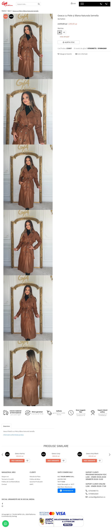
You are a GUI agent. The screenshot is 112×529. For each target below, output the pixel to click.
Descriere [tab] (6, 426)
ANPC (31, 484)
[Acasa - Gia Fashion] (7, 4)
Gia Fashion (61, 19)
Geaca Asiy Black (92, 453)
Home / (4, 11)
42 (64, 32)
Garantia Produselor (36, 482)
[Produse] (82, 4)
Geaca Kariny (20, 453)
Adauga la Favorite (65, 54)
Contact (4, 484)
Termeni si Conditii (8, 479)
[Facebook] (2, 504)
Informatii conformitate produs (13, 435)
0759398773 (93, 491)
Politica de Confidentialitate (11, 482)
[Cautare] (39, 4)
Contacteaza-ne (68, 490)
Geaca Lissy (56, 453)
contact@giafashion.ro (96, 497)
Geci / (10, 11)
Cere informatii (82, 54)
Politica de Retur (35, 479)
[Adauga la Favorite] (27, 460)
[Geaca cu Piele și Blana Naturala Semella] (28, 46)
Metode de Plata (35, 477)
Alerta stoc (70, 42)
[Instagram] (2, 506)
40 (59, 32)
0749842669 (93, 494)
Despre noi (5, 477)
